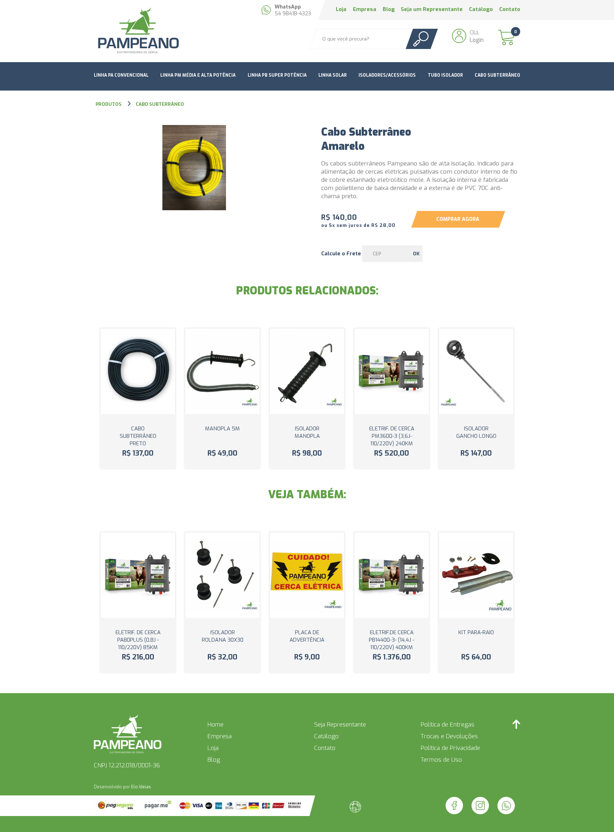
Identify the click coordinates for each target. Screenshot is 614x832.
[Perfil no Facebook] (454, 805)
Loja (341, 9)
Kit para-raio (476, 632)
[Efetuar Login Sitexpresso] (324, 808)
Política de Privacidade (450, 748)
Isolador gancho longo (476, 432)
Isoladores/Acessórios (387, 75)
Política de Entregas (447, 724)
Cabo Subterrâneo (497, 75)
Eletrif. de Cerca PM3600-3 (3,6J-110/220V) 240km (391, 436)
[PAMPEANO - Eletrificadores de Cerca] (138, 31)
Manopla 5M (222, 428)
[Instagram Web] (480, 805)
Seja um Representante (432, 9)
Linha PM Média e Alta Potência (198, 75)
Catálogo (481, 9)
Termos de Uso (441, 760)
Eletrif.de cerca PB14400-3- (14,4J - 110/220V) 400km (391, 640)
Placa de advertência (307, 636)
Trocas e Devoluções (449, 736)
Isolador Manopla (307, 432)
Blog (389, 9)
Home (215, 724)
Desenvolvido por (122, 787)
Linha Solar (332, 75)
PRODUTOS (109, 104)
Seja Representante (340, 724)
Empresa (364, 9)
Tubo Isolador (445, 75)
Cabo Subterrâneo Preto (138, 436)
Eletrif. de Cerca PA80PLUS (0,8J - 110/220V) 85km (138, 640)
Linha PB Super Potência (277, 75)
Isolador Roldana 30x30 (222, 636)
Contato (509, 9)
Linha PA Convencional (121, 75)
